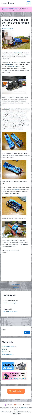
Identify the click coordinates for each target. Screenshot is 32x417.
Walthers (9, 64)
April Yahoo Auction (11, 301)
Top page (4, 8)
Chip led (16, 189)
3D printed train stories (8, 346)
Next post (16, 287)
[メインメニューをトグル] (28, 3)
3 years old (8, 309)
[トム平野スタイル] (14, 366)
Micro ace (14, 66)
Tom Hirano (23, 407)
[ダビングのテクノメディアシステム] (14, 376)
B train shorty (5, 109)
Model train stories (13, 8)
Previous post (16, 284)
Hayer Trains (8, 3)
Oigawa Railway (18, 53)
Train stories (5, 352)
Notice (3, 349)
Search (4, 329)
